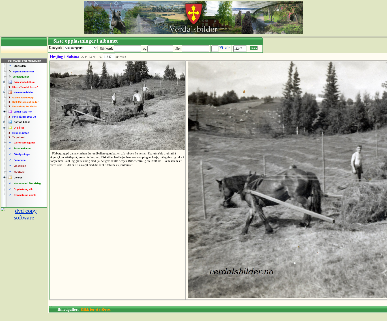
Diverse (18, 177)
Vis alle (224, 48)
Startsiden (20, 66)
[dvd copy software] (24, 217)
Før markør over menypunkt (24, 60)
